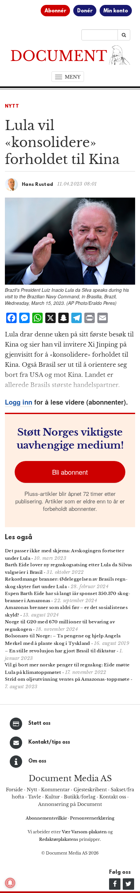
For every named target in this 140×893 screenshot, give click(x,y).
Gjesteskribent (90, 790)
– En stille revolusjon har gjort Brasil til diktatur (60, 651)
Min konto (116, 11)
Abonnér (55, 11)
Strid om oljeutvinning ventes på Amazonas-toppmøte (67, 679)
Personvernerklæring (92, 818)
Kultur (52, 797)
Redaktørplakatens (58, 839)
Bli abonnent (70, 472)
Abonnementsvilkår (47, 818)
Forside (14, 790)
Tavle (34, 797)
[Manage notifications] (10, 883)
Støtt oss (39, 723)
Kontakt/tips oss (49, 742)
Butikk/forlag (79, 797)
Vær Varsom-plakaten (84, 831)
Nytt (12, 106)
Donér (84, 11)
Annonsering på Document (70, 804)
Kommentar (55, 790)
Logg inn (18, 402)
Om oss (37, 761)
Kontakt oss (112, 797)
